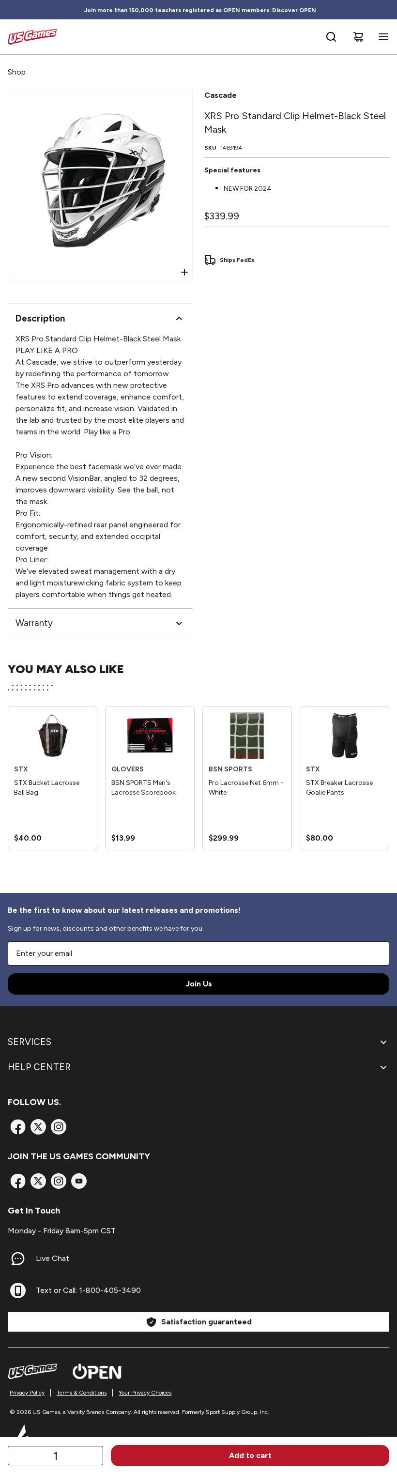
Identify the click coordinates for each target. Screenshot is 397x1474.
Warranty (34, 623)
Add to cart (250, 1455)
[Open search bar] (331, 36)
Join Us (198, 983)
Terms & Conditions (82, 1392)
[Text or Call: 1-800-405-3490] (18, 1290)
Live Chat (52, 1258)
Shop (17, 72)
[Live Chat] (18, 1258)
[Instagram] (58, 1127)
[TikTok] (79, 1181)
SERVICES (29, 1041)
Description (40, 318)
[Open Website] (97, 1371)
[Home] (32, 37)
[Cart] (358, 36)
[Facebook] (18, 1127)
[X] (38, 1127)
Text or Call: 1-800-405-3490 (88, 1290)
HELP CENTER (39, 1067)
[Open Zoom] (184, 272)
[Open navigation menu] (381, 36)
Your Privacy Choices (145, 1392)
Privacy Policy (27, 1392)
